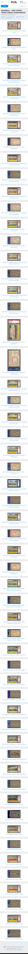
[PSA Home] (14, 2)
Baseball (3, 16)
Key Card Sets (10, 16)
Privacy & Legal (8, 949)
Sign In (4, 6)
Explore (23, 6)
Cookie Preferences (18, 949)
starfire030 (9, 18)
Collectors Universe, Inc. (19, 946)
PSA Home (18, 948)
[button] (23, 2)
